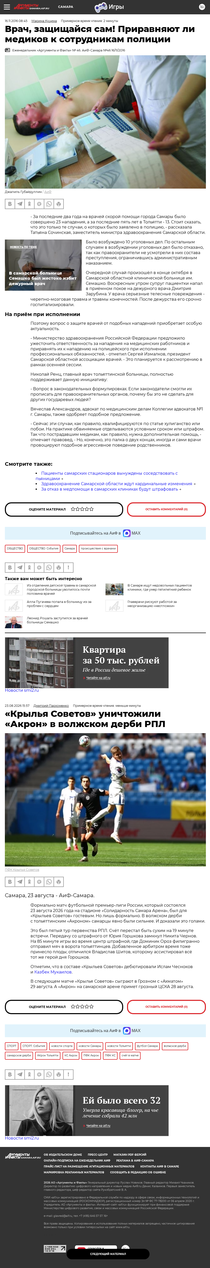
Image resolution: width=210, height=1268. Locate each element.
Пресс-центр (98, 1154)
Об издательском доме (63, 1154)
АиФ (47, 192)
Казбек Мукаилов (53, 972)
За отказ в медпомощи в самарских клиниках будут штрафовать (109, 489)
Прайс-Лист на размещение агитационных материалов (89, 1166)
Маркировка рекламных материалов (74, 1172)
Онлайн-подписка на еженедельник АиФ (77, 1160)
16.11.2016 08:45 (16, 21)
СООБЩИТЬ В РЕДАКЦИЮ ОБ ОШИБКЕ (138, 1172)
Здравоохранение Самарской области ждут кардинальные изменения (116, 483)
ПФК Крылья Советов (22, 870)
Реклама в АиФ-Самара (135, 1160)
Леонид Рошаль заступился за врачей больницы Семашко (57, 620)
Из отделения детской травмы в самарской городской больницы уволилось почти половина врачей (61, 589)
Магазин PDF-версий (129, 1154)
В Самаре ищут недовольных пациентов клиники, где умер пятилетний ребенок (160, 587)
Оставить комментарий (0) (166, 509)
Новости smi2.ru (22, 690)
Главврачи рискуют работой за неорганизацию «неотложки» (152, 604)
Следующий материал (108, 1254)
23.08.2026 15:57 (17, 706)
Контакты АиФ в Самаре (159, 1166)
